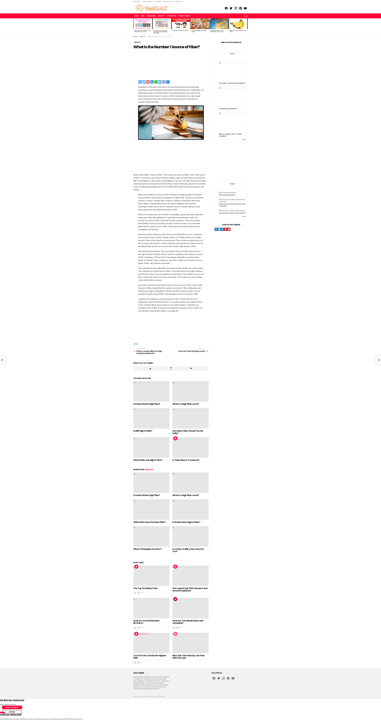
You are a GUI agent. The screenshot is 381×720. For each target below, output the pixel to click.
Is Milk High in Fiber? (142, 430)
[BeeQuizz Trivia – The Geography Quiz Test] (219, 23)
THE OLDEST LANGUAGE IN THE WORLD (232, 83)
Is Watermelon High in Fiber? (186, 522)
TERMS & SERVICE (147, 1)
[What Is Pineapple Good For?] (151, 536)
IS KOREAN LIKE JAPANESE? (228, 109)
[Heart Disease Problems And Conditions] (232, 210)
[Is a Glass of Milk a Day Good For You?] (190, 536)
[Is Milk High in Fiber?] (151, 418)
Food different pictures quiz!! (198, 31)
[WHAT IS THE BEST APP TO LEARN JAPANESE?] (232, 114)
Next (247, 26)
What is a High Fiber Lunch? (185, 404)
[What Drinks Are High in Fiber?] (151, 447)
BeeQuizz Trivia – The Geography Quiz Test (217, 31)
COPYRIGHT (158, 1)
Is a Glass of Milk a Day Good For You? (188, 550)
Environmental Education (227, 195)
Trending (175, 599)
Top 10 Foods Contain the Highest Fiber (149, 656)
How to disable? (12, 707)
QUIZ (142, 16)
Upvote (150, 368)
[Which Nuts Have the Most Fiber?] (151, 509)
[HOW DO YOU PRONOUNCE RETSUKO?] (151, 608)
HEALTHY (161, 16)
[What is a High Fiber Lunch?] (190, 391)
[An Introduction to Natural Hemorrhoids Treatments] (232, 201)
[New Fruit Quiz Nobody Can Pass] (238, 23)
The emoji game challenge (180, 30)
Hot (175, 438)
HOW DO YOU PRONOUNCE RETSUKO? (146, 622)
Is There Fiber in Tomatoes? (185, 460)
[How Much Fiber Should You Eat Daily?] (190, 418)
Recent (232, 54)
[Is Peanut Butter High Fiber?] (151, 391)
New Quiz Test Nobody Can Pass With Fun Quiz (142, 31)
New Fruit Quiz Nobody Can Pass (238, 31)
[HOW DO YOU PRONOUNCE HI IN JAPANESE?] (190, 608)
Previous (134, 26)
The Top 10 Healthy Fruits (145, 588)
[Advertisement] (171, 65)
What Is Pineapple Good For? (147, 549)
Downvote (191, 368)
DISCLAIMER (137, 1)
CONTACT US (179, 1)
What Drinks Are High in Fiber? (148, 460)
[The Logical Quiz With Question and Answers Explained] (161, 23)
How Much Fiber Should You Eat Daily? (187, 432)
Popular (175, 634)
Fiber (136, 344)
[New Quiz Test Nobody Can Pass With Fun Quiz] (142, 23)
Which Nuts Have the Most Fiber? (149, 522)
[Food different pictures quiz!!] (200, 23)
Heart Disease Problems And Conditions (232, 213)
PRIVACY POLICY (168, 1)
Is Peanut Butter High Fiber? (146, 404)
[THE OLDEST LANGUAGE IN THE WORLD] (232, 63)
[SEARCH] (246, 15)
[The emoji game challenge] (180, 23)
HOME (136, 16)
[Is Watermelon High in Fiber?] (190, 509)
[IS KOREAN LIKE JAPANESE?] (232, 88)
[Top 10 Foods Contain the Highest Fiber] (151, 643)
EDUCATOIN (151, 16)
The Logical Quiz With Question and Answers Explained (160, 32)
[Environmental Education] (227, 192)
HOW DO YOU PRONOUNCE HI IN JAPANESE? (187, 622)
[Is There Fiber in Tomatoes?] (190, 447)
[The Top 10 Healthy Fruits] (151, 576)
